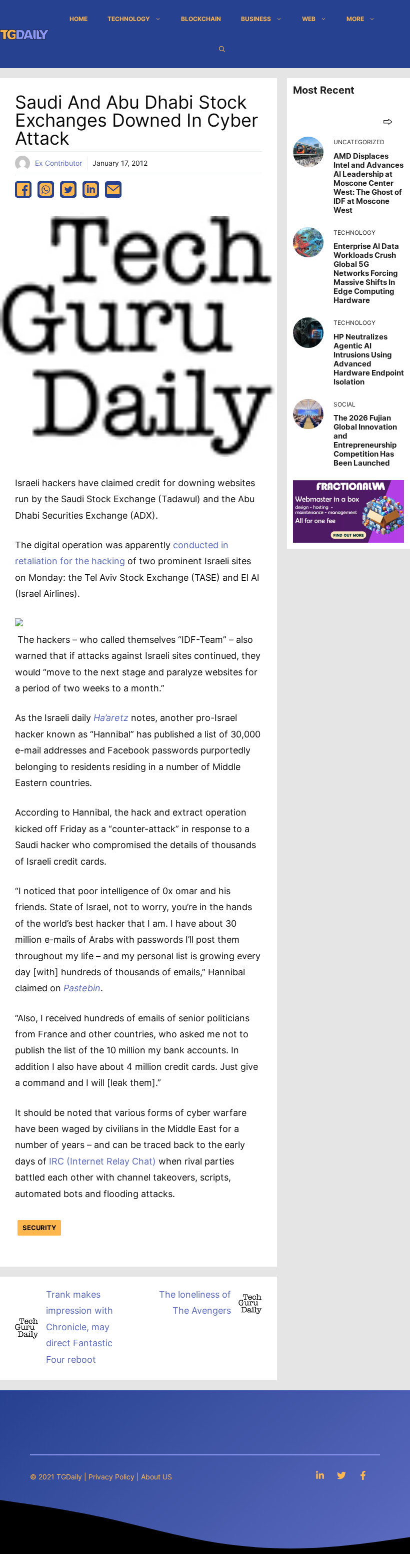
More (355, 19)
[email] (113, 189)
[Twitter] (341, 1475)
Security (39, 1228)
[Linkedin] (320, 1475)
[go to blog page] (387, 121)
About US (156, 1476)
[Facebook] (363, 1475)
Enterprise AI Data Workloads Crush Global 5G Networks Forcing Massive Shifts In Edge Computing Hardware (366, 273)
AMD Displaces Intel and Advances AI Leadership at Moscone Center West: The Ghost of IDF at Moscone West (369, 183)
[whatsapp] (46, 189)
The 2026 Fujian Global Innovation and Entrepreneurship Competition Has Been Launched (365, 440)
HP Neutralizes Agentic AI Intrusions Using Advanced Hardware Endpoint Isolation (369, 359)
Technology (129, 19)
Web (309, 19)
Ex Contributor (58, 163)
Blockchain (201, 19)
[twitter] (68, 189)
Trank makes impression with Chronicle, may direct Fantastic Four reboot (79, 1327)
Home (79, 19)
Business (256, 19)
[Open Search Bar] (222, 49)
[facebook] (23, 189)
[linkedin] (90, 189)
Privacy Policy (111, 1476)
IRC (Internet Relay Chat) (102, 1161)
